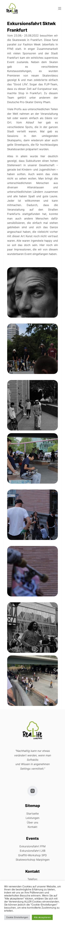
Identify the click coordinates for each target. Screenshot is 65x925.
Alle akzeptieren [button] (42, 917)
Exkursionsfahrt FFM (33, 846)
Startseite (32, 813)
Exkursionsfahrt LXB (32, 850)
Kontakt (32, 826)
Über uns (32, 822)
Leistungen (32, 818)
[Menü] (59, 8)
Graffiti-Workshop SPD (32, 855)
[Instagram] (32, 791)
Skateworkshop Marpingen (33, 859)
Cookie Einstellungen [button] (17, 917)
